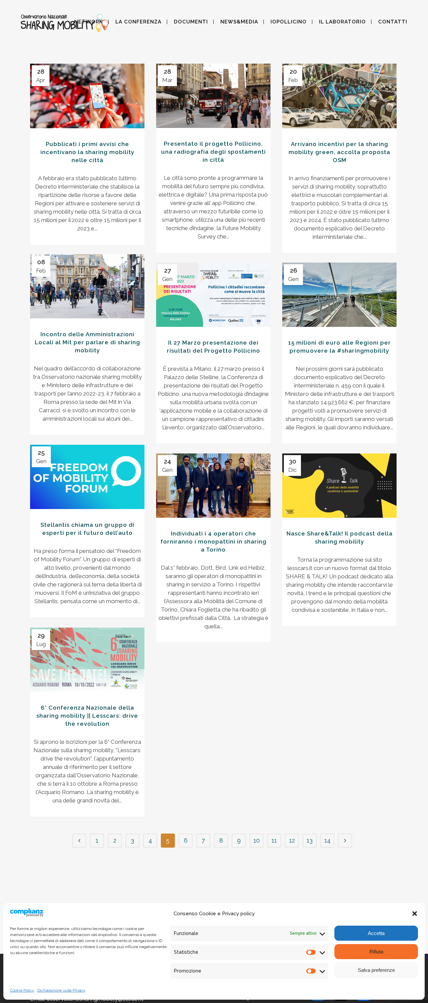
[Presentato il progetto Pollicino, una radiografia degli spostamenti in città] (213, 96)
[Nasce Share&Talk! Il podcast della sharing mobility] (339, 485)
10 (256, 840)
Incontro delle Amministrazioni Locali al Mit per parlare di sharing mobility (87, 342)
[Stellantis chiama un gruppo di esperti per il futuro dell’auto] (87, 477)
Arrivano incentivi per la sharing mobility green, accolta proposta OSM (339, 152)
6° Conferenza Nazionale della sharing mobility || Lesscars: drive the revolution (87, 715)
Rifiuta (376, 951)
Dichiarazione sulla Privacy (61, 990)
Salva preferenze (376, 970)
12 (292, 840)
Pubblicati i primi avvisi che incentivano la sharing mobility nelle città (87, 152)
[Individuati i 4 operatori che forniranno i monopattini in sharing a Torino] (213, 485)
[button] (414, 913)
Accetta (376, 933)
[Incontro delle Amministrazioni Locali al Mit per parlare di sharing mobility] (87, 286)
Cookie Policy (22, 990)
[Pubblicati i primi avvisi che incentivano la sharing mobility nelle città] (87, 96)
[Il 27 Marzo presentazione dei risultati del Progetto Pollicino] (213, 295)
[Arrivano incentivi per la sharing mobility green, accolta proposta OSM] (339, 96)
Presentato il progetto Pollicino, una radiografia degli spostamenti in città (213, 151)
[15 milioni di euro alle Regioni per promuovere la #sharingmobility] (339, 295)
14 (327, 840)
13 (310, 840)
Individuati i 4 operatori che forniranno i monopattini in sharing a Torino (213, 541)
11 (274, 840)
